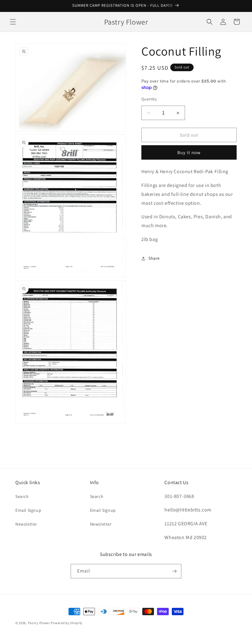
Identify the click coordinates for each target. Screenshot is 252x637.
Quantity (149, 99)
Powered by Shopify (66, 623)
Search (22, 496)
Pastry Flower (39, 623)
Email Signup (28, 510)
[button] (13, 22)
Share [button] (154, 258)
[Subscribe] (174, 571)
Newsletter (26, 524)
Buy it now (189, 152)
